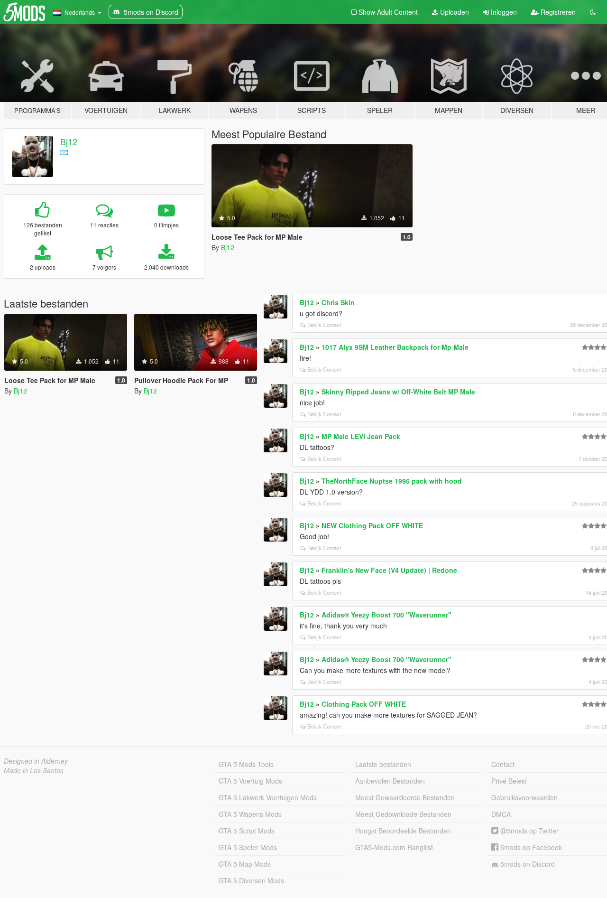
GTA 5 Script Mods (247, 830)
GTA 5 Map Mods (245, 864)
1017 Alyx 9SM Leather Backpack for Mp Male (395, 347)
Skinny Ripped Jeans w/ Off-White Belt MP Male (398, 391)
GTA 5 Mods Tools (246, 764)
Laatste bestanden (383, 764)
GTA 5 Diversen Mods (251, 880)
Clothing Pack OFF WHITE (364, 704)
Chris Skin (338, 302)
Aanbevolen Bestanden (390, 781)
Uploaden (453, 12)
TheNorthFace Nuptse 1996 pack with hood (392, 481)
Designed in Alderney (36, 761)
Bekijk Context (324, 324)
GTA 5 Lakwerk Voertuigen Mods (268, 797)
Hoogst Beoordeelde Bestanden (403, 830)
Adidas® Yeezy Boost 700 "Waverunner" (386, 614)
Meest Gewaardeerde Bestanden (405, 797)
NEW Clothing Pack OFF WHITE (372, 525)
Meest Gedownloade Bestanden (403, 814)
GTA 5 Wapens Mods (250, 814)
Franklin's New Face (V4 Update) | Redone (389, 570)
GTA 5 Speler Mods (248, 847)
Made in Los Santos (34, 770)
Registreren (557, 12)
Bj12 (68, 141)
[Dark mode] (593, 12)
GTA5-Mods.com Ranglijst (394, 847)
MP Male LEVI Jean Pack (361, 436)
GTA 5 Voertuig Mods (250, 781)
